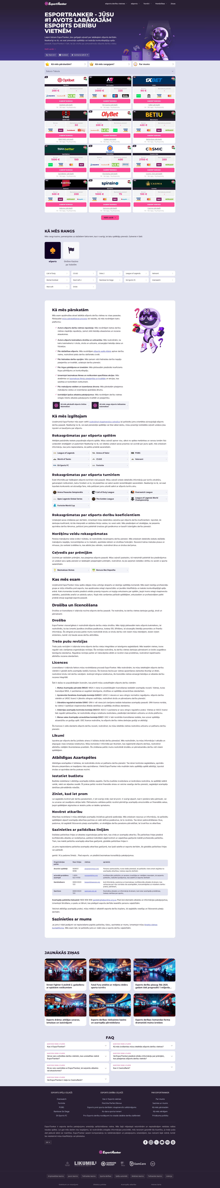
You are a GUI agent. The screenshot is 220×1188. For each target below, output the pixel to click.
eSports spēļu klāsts (102, 351)
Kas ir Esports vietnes (112, 1099)
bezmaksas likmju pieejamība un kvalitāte (87, 378)
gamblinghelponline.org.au (105, 900)
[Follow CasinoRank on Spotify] (167, 1142)
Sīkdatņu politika (99, 1184)
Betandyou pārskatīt (154, 139)
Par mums (160, 1099)
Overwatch (61, 1099)
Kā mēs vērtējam (160, 1111)
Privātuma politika (160, 1115)
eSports (134, 3)
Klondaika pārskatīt (110, 174)
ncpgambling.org (91, 875)
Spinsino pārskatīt (110, 208)
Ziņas (173, 3)
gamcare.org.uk (91, 891)
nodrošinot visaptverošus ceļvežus (104, 422)
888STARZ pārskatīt (66, 139)
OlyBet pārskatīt (110, 139)
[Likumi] (85, 1163)
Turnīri (146, 3)
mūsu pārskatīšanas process (74, 318)
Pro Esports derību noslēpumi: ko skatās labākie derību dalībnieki (111, 1115)
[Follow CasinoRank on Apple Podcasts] (173, 1142)
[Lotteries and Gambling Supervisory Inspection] (67, 1163)
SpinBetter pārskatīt (66, 174)
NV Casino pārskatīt (109, 105)
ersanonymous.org (92, 869)
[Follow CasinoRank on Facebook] (145, 1142)
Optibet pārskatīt (65, 105)
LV (47, 1142)
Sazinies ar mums (160, 1103)
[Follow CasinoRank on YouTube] (162, 1142)
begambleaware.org (92, 882)
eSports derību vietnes (115, 3)
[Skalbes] (123, 1163)
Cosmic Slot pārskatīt (154, 174)
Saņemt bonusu (66, 101)
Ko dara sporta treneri (112, 1111)
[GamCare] (138, 1163)
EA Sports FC (61, 1115)
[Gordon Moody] (108, 1163)
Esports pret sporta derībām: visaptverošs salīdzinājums (111, 1107)
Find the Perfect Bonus (112, 1103)
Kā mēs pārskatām (160, 1107)
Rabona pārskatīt (65, 208)
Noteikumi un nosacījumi (68, 1184)
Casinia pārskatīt (154, 208)
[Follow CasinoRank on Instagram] (151, 1142)
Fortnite (61, 1103)
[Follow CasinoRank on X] (156, 1142)
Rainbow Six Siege (61, 1111)
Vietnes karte (156, 1184)
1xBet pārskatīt (154, 105)
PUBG (61, 1107)
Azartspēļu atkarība (128, 1184)
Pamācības (160, 3)
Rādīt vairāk (108, 217)
